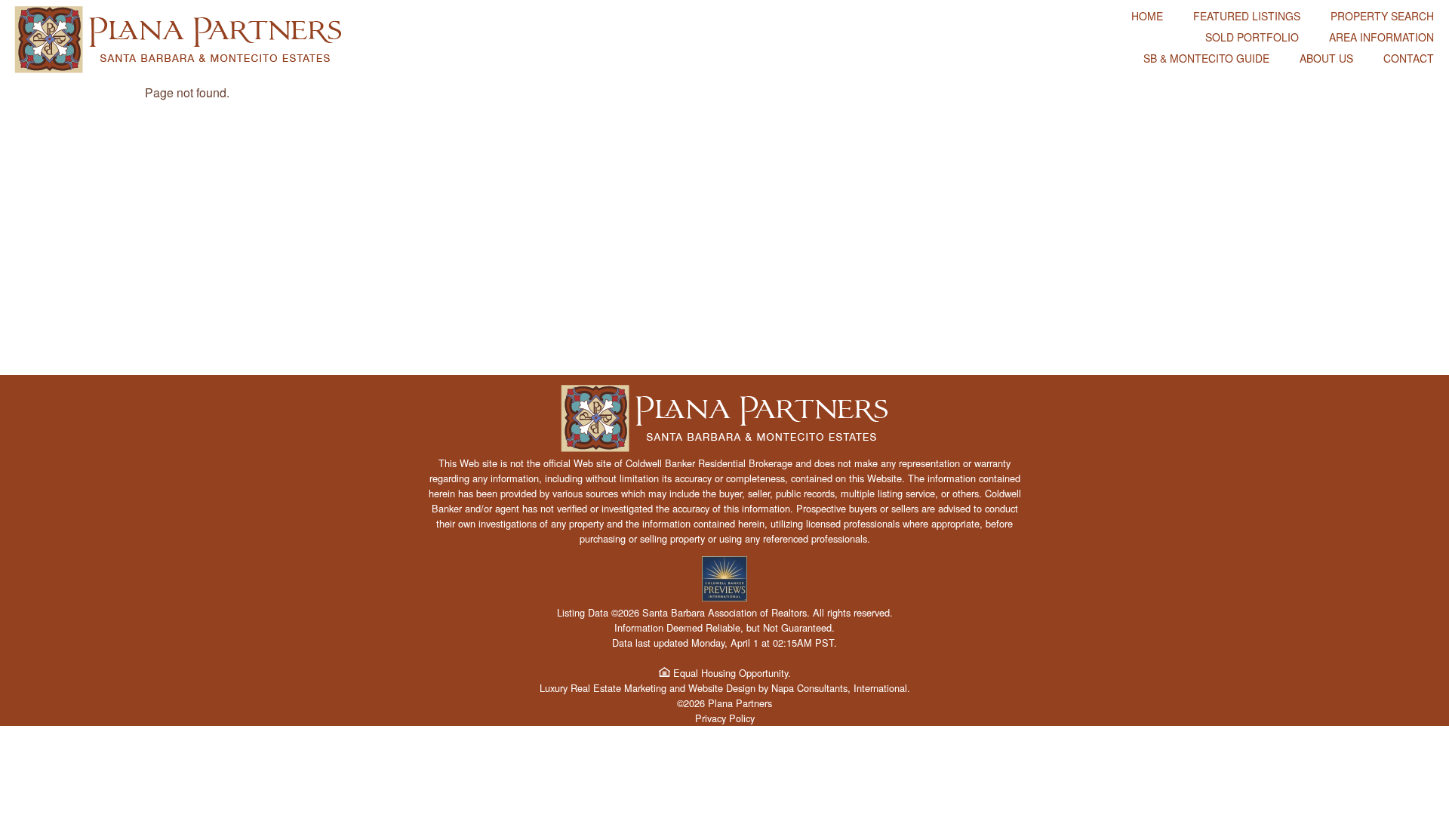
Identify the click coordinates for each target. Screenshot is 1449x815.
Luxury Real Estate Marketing (603, 688)
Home (1147, 15)
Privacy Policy (725, 718)
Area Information (1381, 37)
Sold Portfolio (1252, 37)
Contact (1408, 58)
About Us (1326, 58)
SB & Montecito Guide (1206, 58)
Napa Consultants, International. (840, 688)
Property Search (1382, 15)
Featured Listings (1246, 15)
